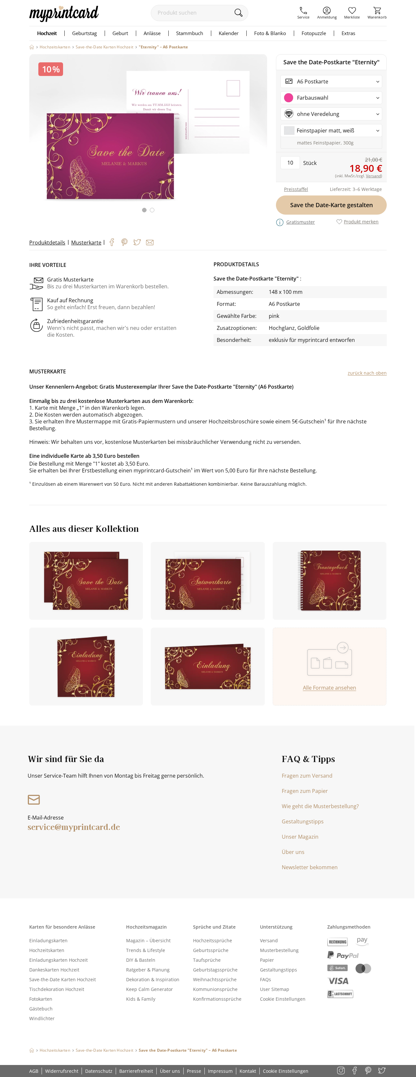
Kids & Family (140, 999)
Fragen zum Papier (305, 791)
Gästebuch (41, 1009)
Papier (267, 960)
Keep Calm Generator (149, 989)
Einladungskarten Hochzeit (58, 960)
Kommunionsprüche (215, 989)
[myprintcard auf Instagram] (341, 1071)
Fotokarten (40, 999)
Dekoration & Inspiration (152, 979)
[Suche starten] (238, 13)
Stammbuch (189, 33)
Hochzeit (47, 33)
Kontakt (248, 1071)
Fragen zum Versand (307, 775)
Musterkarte (86, 242)
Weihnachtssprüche (215, 979)
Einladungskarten (48, 940)
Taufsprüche (207, 960)
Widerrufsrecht (61, 1071)
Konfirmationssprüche (217, 999)
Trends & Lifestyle (145, 950)
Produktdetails (47, 242)
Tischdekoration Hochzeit (56, 989)
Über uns (293, 852)
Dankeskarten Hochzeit (54, 970)
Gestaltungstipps (303, 821)
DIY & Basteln (140, 960)
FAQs (265, 979)
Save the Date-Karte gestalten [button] (331, 205)
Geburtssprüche (210, 950)
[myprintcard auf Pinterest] (368, 1071)
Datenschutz (98, 1071)
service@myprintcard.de (74, 826)
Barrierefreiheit (136, 1071)
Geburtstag (84, 33)
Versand (269, 940)
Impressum (220, 1071)
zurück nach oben (367, 373)
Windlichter (42, 1018)
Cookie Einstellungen (283, 999)
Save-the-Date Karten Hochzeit (62, 979)
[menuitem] (303, 12)
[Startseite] (31, 47)
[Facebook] (112, 242)
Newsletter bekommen (310, 867)
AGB (33, 1071)
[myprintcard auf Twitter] (382, 1071)
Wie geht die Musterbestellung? (320, 806)
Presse (194, 1071)
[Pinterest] (124, 242)
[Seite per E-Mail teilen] (150, 242)
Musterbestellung (279, 950)
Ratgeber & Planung (148, 970)
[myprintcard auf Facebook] (355, 1071)
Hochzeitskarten (46, 950)
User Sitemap (274, 989)
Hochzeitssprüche (212, 940)
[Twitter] (137, 242)
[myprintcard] (64, 20)
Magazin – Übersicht (148, 940)
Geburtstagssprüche (215, 970)
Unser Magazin (300, 836)
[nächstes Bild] (261, 137)
